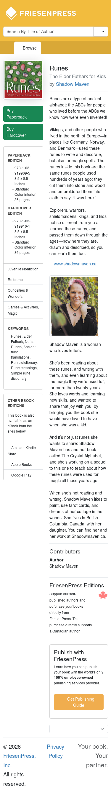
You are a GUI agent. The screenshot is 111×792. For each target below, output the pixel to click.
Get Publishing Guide (80, 702)
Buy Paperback (17, 114)
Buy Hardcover (17, 132)
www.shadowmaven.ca (75, 264)
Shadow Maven (72, 83)
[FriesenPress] (44, 13)
